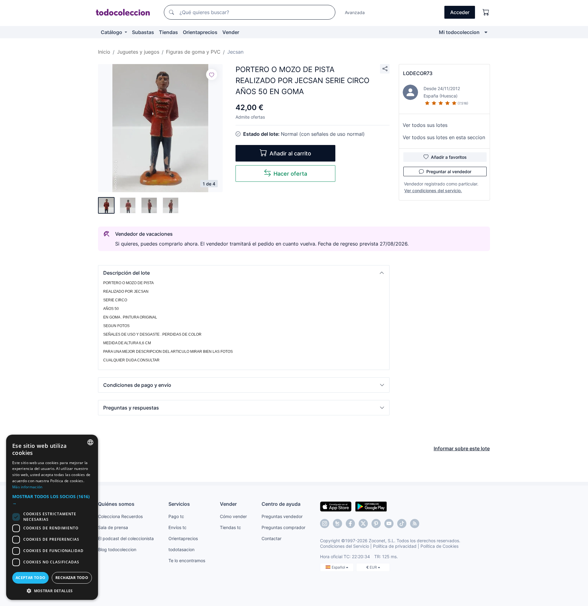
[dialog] (52, 517)
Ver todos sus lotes (425, 125)
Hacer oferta (290, 173)
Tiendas (168, 32)
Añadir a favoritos (449, 157)
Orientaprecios (200, 32)
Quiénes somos (116, 504)
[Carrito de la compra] (486, 12)
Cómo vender (233, 516)
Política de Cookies (439, 546)
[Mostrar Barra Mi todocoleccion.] (486, 32)
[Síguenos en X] (363, 523)
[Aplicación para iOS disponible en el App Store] (336, 506)
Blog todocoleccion (117, 549)
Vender (230, 32)
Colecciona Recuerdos (120, 516)
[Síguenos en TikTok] (401, 523)
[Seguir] (211, 74)
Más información (27, 487)
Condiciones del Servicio (344, 546)
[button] (243, 272)
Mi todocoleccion (459, 32)
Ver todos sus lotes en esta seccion (444, 137)
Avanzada (355, 12)
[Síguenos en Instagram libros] (337, 523)
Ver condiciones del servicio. (433, 190)
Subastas (143, 32)
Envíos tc (177, 527)
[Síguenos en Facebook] (350, 523)
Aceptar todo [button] (31, 577)
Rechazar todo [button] (71, 577)
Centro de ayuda (281, 504)
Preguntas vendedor (282, 516)
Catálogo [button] (112, 32)
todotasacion (181, 549)
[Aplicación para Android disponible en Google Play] (371, 506)
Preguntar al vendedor (448, 171)
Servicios (179, 504)
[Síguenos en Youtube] (389, 523)
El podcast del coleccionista (126, 538)
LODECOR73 (417, 73)
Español (339, 567)
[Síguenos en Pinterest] (376, 523)
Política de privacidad (395, 546)
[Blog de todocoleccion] (414, 523)
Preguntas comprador (283, 527)
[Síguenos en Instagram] (324, 523)
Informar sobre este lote (462, 448)
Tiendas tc (230, 527)
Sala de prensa (113, 527)
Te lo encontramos (186, 560)
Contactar (271, 538)
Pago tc (176, 516)
